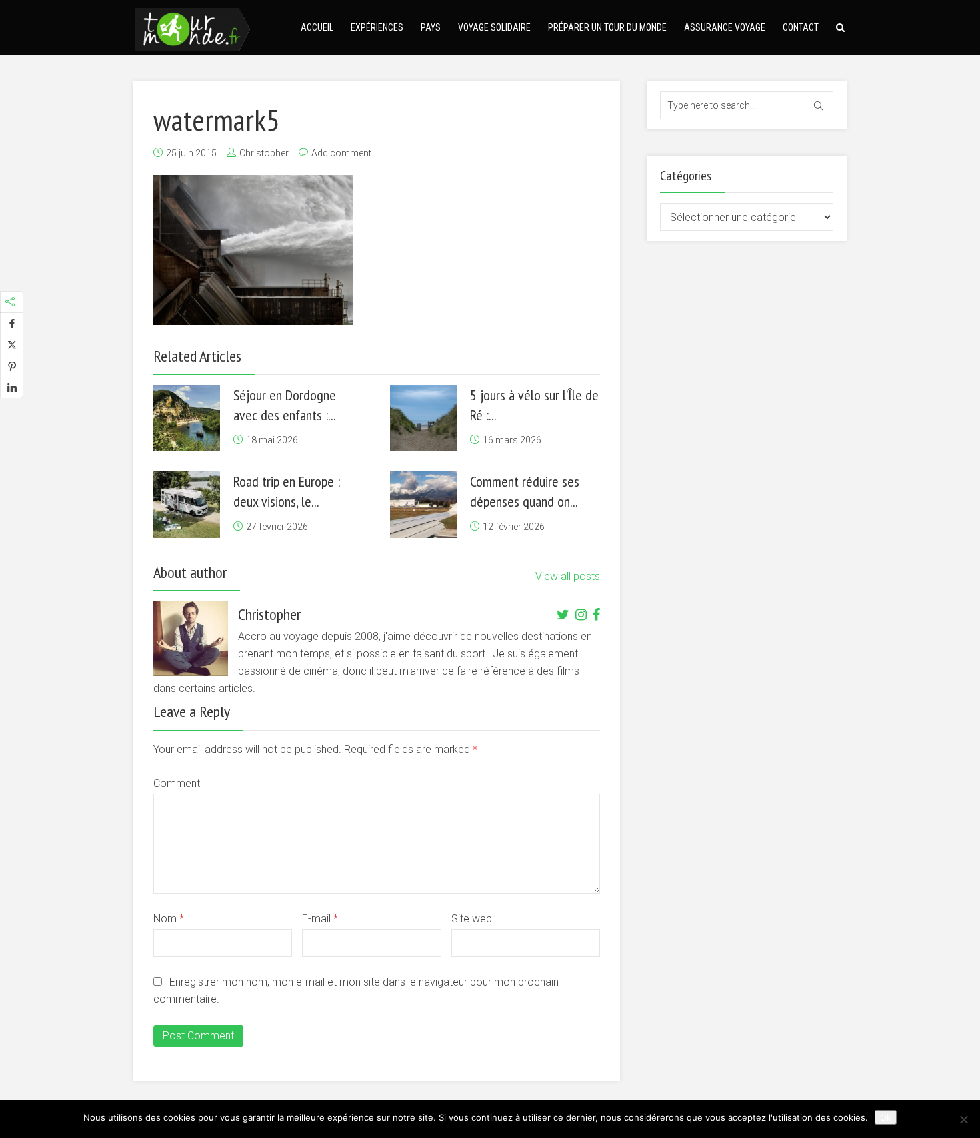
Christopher (264, 153)
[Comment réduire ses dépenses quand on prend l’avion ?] (423, 504)
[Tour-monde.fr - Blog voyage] (192, 27)
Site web (471, 918)
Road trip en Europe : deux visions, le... (286, 491)
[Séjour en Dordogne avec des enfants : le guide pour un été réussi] (186, 418)
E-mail (320, 918)
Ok (885, 1117)
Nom (168, 918)
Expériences (377, 27)
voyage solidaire (494, 27)
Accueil (317, 27)
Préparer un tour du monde (607, 27)
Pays (431, 27)
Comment (176, 783)
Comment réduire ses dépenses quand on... (524, 491)
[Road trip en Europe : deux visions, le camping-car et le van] (186, 504)
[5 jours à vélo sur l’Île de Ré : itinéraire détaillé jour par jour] (423, 418)
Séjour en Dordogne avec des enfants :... (284, 405)
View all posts (567, 576)
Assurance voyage (724, 27)
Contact (801, 27)
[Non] (963, 1119)
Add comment (341, 153)
